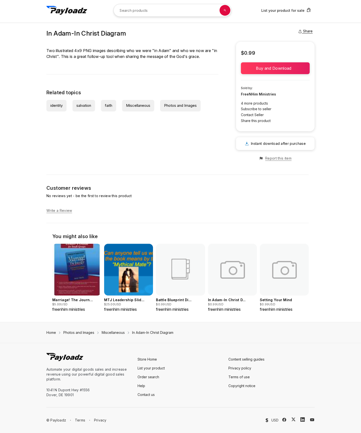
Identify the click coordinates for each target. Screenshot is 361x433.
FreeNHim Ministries (258, 94)
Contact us (146, 394)
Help (141, 386)
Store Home (147, 359)
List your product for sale (283, 10)
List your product (151, 368)
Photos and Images (180, 105)
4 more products (254, 103)
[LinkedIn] (302, 419)
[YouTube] (312, 419)
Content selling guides (246, 359)
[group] (76, 278)
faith (108, 105)
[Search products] (225, 10)
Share (308, 31)
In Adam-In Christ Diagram (152, 332)
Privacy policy (239, 368)
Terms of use (239, 377)
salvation (83, 105)
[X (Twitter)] (293, 419)
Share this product (256, 121)
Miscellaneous (138, 105)
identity (56, 105)
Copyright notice (241, 386)
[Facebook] (284, 419)
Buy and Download (275, 68)
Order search (148, 377)
